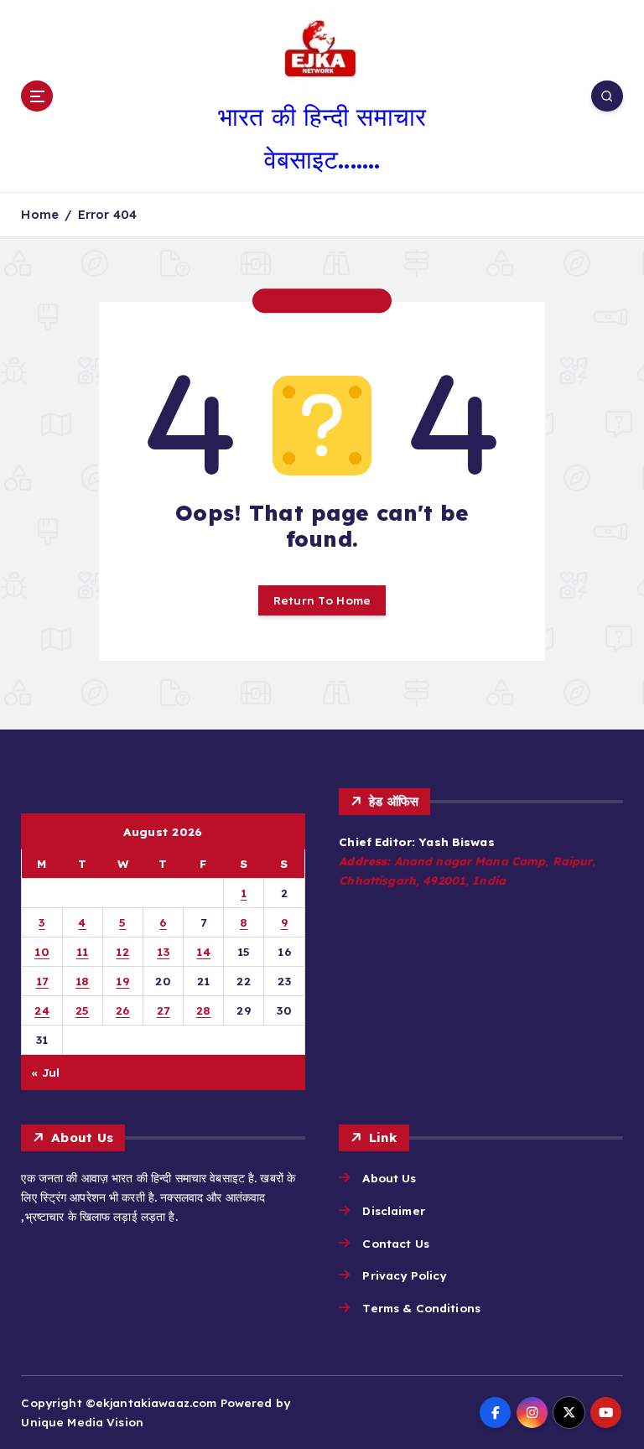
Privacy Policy (404, 1275)
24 (41, 1010)
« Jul (45, 1072)
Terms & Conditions (421, 1308)
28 (203, 1010)
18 (82, 981)
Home (40, 214)
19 (122, 981)
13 (163, 951)
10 (41, 951)
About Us (389, 1178)
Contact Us (395, 1243)
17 (42, 981)
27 (163, 1010)
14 (203, 951)
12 (122, 951)
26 (123, 1010)
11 (82, 951)
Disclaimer (393, 1210)
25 (82, 1010)
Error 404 (107, 214)
